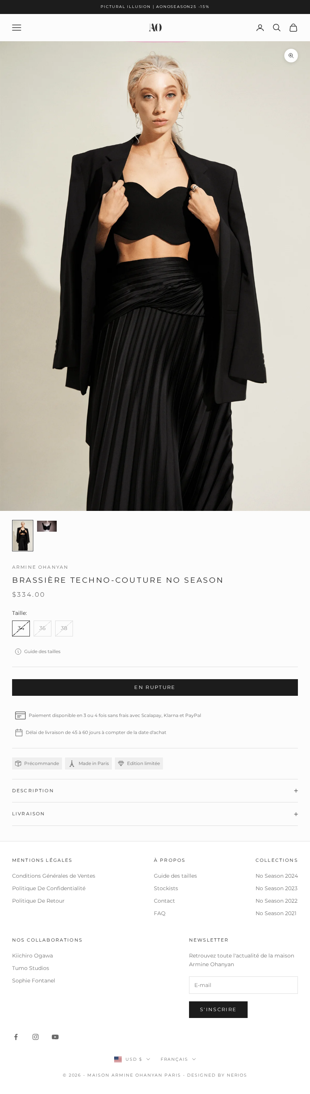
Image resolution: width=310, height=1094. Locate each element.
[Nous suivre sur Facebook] (16, 1037)
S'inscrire (218, 1009)
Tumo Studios (30, 968)
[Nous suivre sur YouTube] (55, 1037)
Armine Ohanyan (40, 567)
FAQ (160, 913)
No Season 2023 (277, 888)
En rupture (154, 687)
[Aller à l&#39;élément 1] (22, 535)
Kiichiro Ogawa (32, 955)
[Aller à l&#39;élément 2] (46, 526)
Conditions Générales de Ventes (53, 875)
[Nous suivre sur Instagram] (35, 1037)
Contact (164, 900)
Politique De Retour (38, 900)
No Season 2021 (276, 913)
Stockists (166, 888)
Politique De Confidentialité (48, 888)
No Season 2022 (277, 900)
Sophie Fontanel (33, 980)
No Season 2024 (277, 875)
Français (175, 1059)
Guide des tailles (42, 651)
